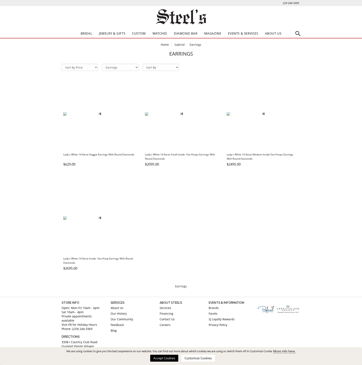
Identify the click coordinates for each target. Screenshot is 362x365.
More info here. (284, 351)
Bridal (86, 33)
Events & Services (243, 33)
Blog (114, 330)
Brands (214, 308)
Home (165, 45)
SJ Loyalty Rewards (222, 319)
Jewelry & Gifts (112, 33)
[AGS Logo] (288, 309)
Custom (139, 33)
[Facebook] (261, 322)
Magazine (212, 33)
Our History (119, 313)
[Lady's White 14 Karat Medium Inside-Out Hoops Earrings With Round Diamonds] (263, 114)
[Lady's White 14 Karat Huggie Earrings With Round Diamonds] (99, 114)
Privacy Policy (218, 325)
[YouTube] (297, 322)
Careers (165, 325)
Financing (166, 313)
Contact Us (167, 319)
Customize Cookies (198, 358)
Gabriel (180, 45)
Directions (71, 336)
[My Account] (297, 33)
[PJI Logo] (266, 309)
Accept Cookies (164, 358)
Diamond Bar (186, 33)
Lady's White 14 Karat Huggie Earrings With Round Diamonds (98, 154)
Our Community (122, 319)
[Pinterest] (273, 322)
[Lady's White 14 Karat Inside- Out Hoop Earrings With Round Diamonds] (99, 218)
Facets (213, 313)
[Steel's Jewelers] (181, 17)
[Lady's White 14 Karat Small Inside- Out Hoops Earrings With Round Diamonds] (181, 114)
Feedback (117, 325)
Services (165, 308)
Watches (160, 33)
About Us (273, 33)
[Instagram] (285, 322)
